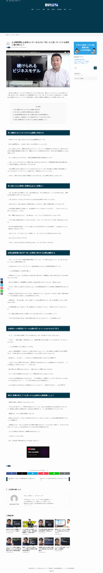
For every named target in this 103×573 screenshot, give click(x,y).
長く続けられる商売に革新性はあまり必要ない (27, 112)
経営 (9, 47)
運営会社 (51, 568)
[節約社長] (51, 4)
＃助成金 (87, 61)
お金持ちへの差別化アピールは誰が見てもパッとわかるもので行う (33, 117)
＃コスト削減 (80, 63)
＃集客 (75, 63)
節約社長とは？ (32, 568)
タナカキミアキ (14, 504)
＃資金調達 (76, 59)
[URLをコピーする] (65, 473)
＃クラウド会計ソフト (79, 61)
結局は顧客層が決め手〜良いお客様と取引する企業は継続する (31, 114)
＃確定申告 (82, 59)
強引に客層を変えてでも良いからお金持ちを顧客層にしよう (31, 119)
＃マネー (86, 63)
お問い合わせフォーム (42, 568)
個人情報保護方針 (58, 568)
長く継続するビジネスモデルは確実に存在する (27, 109)
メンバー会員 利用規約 (69, 568)
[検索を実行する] (95, 68)
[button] (11, 473)
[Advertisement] (51, 22)
